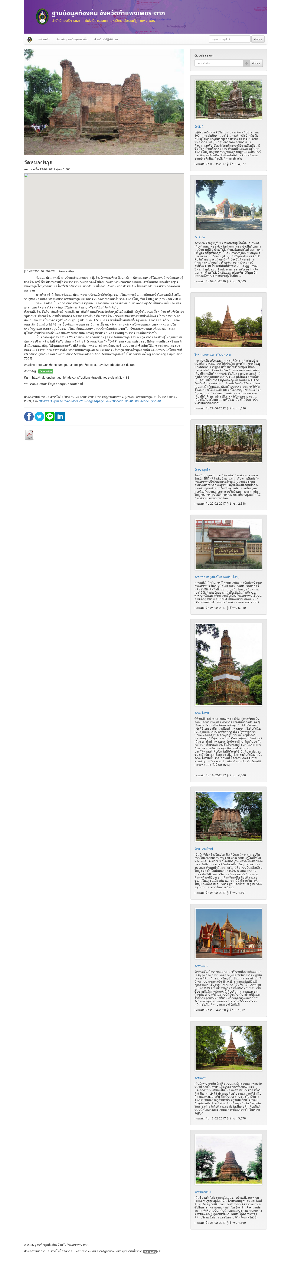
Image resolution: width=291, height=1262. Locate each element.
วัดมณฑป (200, 1078)
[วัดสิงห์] (228, 99)
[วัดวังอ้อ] (228, 205)
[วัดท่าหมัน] (228, 934)
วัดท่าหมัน (201, 966)
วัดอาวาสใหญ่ (203, 848)
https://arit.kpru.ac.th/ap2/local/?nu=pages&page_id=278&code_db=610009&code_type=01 (100, 401)
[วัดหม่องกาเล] (228, 1160)
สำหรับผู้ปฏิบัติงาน (106, 39)
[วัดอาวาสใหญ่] (228, 816)
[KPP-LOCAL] (29, 39)
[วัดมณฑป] (228, 1048)
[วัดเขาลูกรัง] (228, 443)
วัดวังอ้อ (199, 237)
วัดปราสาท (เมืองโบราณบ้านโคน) (216, 577)
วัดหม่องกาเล (203, 1192)
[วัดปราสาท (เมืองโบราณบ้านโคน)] (228, 544)
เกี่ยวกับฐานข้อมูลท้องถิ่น (72, 39)
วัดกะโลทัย (201, 713)
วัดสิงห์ (198, 126)
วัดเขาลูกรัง (202, 469)
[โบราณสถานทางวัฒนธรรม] (228, 322)
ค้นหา (258, 39)
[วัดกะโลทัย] (228, 664)
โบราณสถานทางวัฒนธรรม (212, 354)
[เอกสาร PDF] (29, 435)
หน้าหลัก (43, 39)
